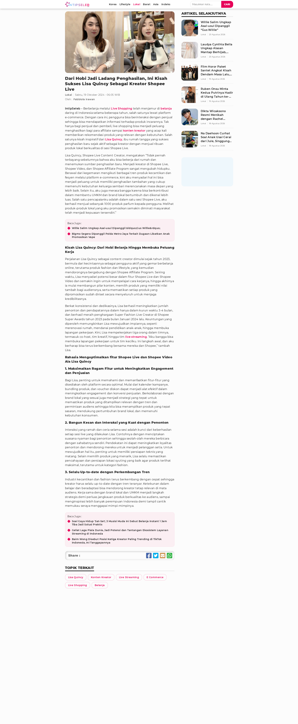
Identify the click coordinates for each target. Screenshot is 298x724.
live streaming (136, 336)
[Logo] (78, 4)
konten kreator (134, 130)
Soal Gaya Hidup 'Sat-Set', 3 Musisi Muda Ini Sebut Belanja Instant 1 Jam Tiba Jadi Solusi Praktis (119, 523)
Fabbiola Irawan (84, 99)
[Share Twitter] (155, 555)
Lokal (68, 94)
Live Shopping (121, 108)
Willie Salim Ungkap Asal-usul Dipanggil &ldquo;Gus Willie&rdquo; (116, 228)
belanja (166, 108)
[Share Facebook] (149, 555)
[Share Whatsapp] (169, 555)
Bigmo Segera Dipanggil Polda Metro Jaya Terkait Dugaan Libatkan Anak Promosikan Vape (121, 235)
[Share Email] (162, 555)
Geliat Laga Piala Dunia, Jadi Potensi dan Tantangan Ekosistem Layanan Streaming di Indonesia (120, 532)
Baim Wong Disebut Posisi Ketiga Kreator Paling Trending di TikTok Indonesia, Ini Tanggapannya (117, 541)
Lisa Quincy (113, 139)
